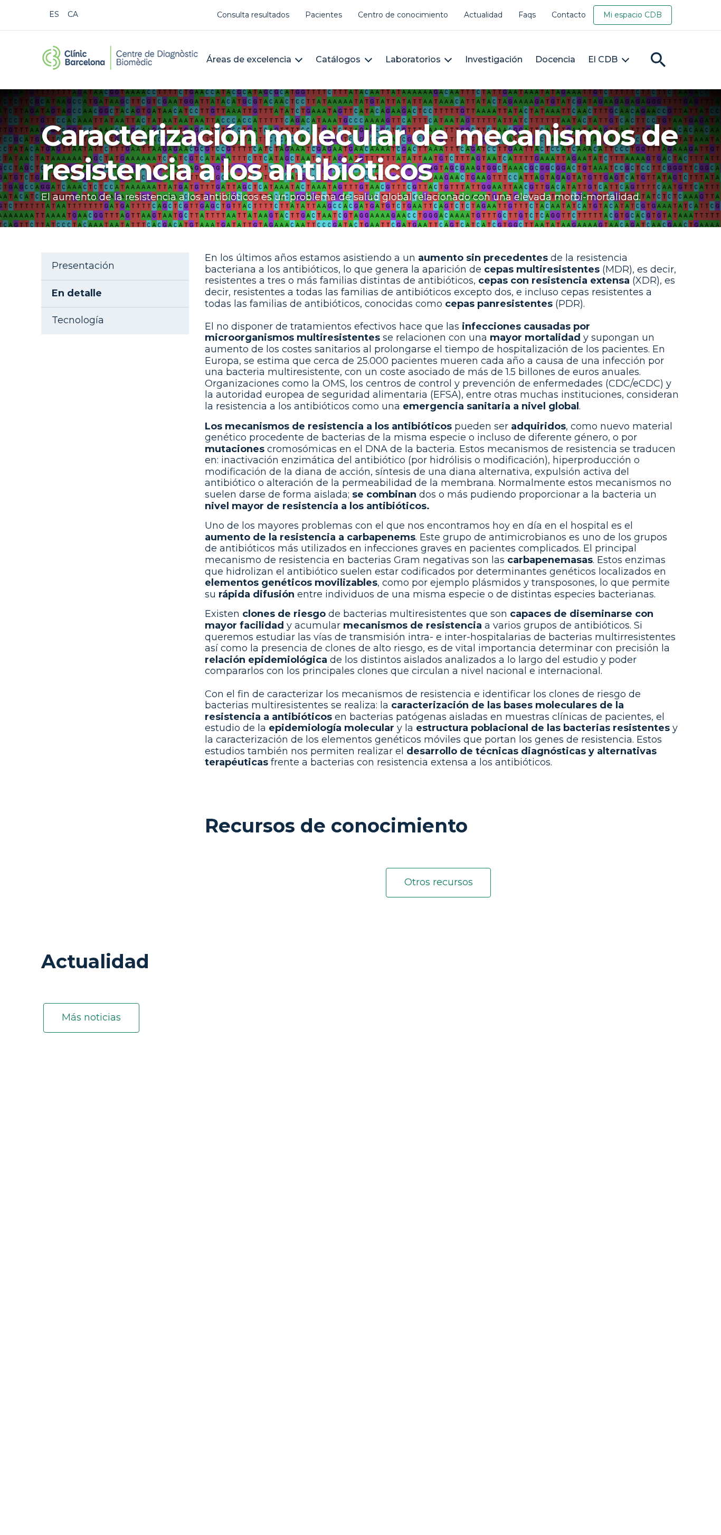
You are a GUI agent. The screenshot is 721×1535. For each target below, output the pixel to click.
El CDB (603, 59)
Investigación (494, 59)
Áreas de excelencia (248, 59)
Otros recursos (438, 882)
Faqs (527, 15)
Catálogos (338, 59)
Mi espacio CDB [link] (632, 15)
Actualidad (483, 15)
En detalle (77, 293)
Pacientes (323, 15)
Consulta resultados (253, 15)
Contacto (569, 15)
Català (73, 14)
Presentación (83, 266)
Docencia (555, 59)
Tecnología (78, 320)
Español (54, 14)
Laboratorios (413, 59)
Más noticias (91, 1017)
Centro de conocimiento (403, 15)
